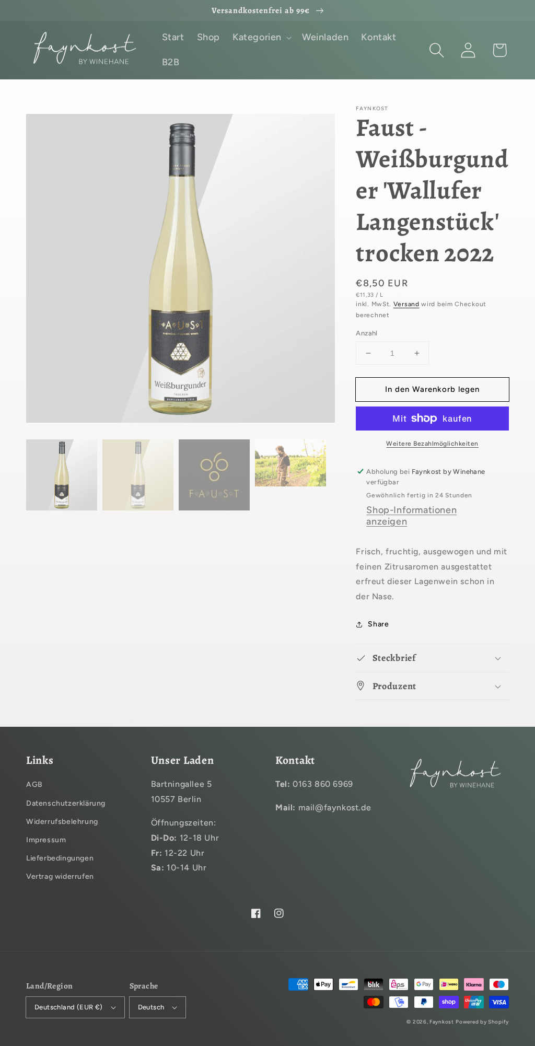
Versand (406, 304)
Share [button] (378, 624)
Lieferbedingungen (60, 858)
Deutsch (151, 1007)
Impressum (46, 839)
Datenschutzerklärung (66, 803)
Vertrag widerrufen (60, 876)
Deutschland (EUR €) (68, 1007)
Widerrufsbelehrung (62, 821)
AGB (34, 784)
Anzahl (366, 333)
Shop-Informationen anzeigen (411, 515)
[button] (436, 50)
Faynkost (441, 1021)
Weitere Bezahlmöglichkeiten (432, 443)
